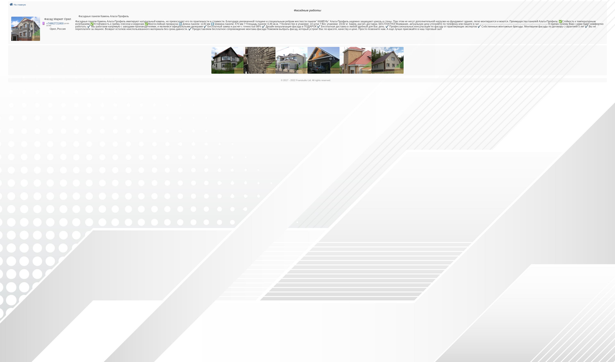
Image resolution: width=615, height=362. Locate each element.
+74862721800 (55, 23)
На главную (20, 4)
